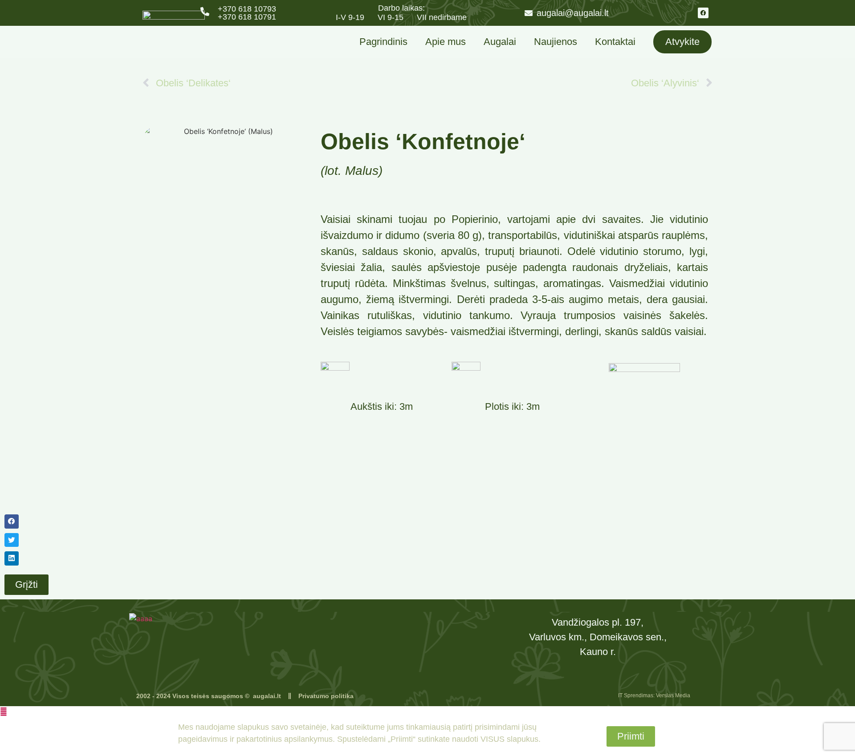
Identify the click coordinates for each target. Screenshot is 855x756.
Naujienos (555, 41)
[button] (34, 521)
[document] (427, 731)
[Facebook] (703, 13)
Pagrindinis (383, 41)
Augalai (500, 41)
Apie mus (445, 41)
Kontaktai (615, 41)
